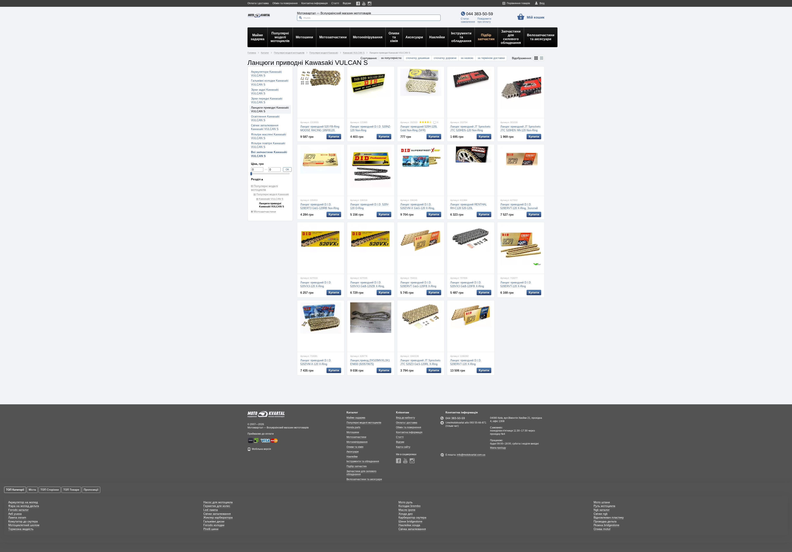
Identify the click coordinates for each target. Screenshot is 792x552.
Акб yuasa (15, 513)
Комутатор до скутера (23, 521)
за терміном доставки (491, 58)
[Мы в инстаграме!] (370, 3)
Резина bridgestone (606, 525)
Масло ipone (406, 509)
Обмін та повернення (285, 3)
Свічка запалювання (412, 529)
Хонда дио (405, 513)
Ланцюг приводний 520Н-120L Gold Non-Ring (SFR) (418, 128)
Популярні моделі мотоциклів (280, 37)
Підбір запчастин (486, 37)
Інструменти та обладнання (461, 37)
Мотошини (304, 37)
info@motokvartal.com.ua (471, 454)
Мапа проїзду (498, 447)
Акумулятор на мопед (23, 502)
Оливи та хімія (394, 37)
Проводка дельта (605, 521)
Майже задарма (257, 37)
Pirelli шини (210, 529)
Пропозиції (91, 489)
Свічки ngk (601, 513)
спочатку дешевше (417, 58)
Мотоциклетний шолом (23, 525)
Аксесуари (414, 37)
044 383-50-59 (479, 14)
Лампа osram (17, 517)
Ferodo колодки (213, 525)
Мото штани (602, 502)
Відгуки (347, 3)
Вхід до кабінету (405, 417)
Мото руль (405, 502)
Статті (335, 3)
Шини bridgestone (410, 521)
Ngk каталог (602, 509)
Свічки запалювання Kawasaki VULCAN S (264, 127)
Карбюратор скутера (412, 517)
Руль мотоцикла (604, 506)
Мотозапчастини (333, 37)
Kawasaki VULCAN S (271, 199)
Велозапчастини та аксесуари (540, 37)
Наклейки (437, 37)
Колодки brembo (409, 506)
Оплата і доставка (258, 3)
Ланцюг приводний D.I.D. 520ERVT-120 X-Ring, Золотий (519, 206)
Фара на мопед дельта (23, 506)
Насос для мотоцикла (218, 502)
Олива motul (602, 529)
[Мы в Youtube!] (364, 3)
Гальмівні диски (213, 521)
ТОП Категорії (15, 489)
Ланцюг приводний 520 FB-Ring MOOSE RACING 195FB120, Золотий (319, 130)
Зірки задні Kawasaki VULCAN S (265, 91)
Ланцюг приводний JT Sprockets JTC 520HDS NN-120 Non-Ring (520, 128)
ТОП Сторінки (49, 489)
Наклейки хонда (409, 525)
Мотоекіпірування (367, 37)
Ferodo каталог (18, 509)
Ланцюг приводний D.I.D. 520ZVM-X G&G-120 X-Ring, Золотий (417, 208)
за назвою (467, 58)
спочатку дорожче (445, 58)
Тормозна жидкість (20, 529)
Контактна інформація (314, 3)
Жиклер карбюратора (218, 517)
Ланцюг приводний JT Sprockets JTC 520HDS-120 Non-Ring (470, 128)
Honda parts (353, 427)
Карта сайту (403, 447)
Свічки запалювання (217, 513)
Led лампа (210, 509)
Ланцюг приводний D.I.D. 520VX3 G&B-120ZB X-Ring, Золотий (367, 286)
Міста (32, 489)
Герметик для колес (216, 506)
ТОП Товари (71, 489)
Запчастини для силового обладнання (511, 37)
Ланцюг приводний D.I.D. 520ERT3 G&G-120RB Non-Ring (319, 206)
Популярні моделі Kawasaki (272, 194)
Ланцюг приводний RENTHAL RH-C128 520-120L (468, 206)
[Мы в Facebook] (358, 3)
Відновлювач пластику (609, 517)
